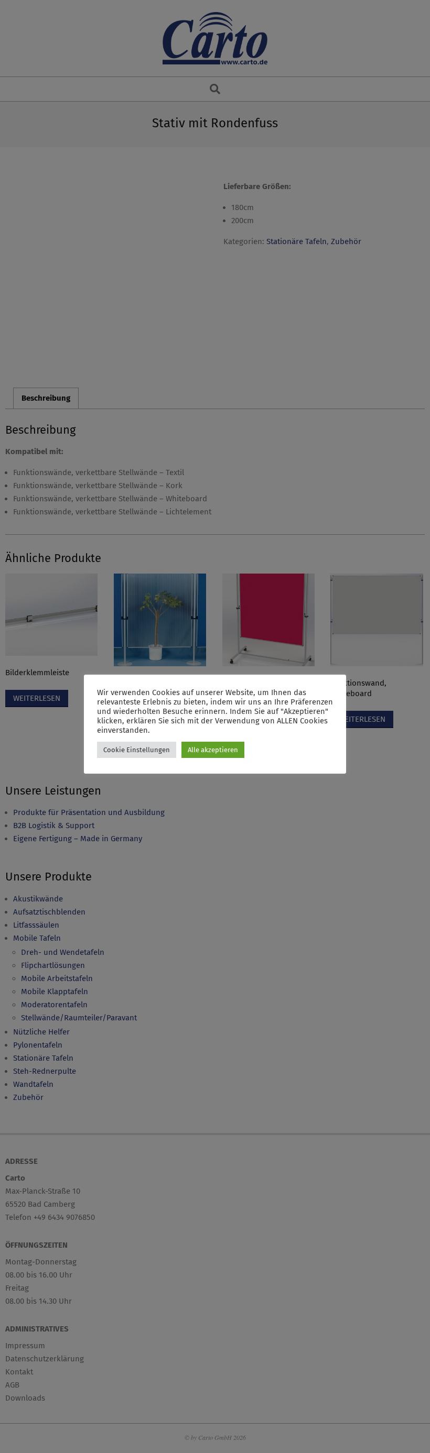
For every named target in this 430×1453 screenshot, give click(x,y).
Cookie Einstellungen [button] (136, 750)
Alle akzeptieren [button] (213, 750)
